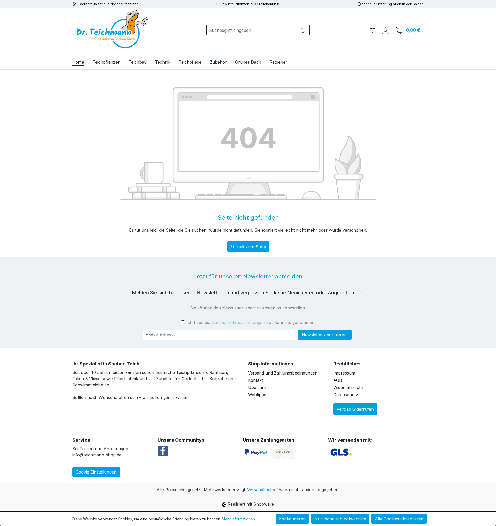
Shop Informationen (270, 364)
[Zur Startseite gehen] (111, 29)
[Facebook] (163, 450)
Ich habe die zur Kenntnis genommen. (250, 322)
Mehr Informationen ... (240, 519)
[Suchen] (303, 30)
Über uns (257, 387)
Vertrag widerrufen (355, 409)
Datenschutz (345, 394)
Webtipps (257, 394)
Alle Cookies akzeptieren (399, 518)
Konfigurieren (292, 518)
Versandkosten (261, 489)
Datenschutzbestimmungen (238, 322)
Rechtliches (346, 364)
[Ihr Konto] (385, 30)
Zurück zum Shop (248, 246)
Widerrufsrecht (348, 387)
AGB (337, 380)
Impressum (344, 373)
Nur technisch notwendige (340, 518)
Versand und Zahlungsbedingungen (282, 373)
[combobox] (252, 30)
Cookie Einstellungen (96, 472)
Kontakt (255, 380)
